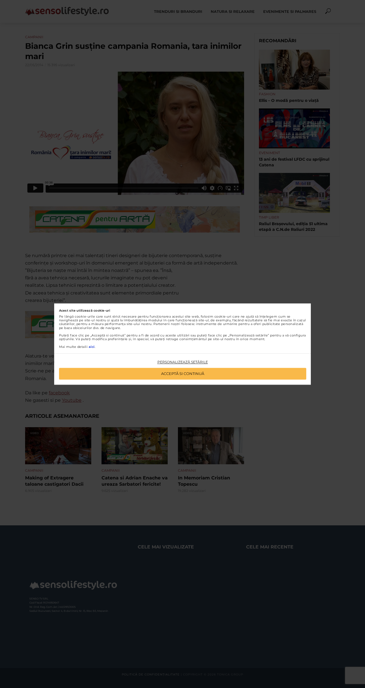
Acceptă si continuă (182, 373)
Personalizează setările (182, 362)
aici (92, 347)
